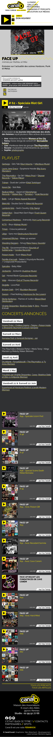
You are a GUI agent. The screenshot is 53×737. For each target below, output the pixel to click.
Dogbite (5, 285)
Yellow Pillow (18, 178)
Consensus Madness (11, 220)
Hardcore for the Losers (34, 294)
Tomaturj (29, 194)
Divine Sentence (9, 299)
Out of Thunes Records (27, 280)
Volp (4, 280)
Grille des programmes (33, 6)
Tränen (5, 182)
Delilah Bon (7, 213)
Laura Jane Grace (10, 169)
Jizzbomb (6, 271)
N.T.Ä (4, 224)
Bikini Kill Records (34, 203)
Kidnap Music (20, 224)
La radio (31, 2)
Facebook (12, 89)
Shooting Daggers (10, 243)
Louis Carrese (32, 734)
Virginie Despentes (10, 306)
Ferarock (30, 727)
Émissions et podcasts (38, 9)
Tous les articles (41, 688)
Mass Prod (30, 175)
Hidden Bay (17, 194)
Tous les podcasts (41, 685)
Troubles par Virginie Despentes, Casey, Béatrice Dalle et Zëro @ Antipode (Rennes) (26, 376)
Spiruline (6, 266)
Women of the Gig (37, 138)
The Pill (5, 248)
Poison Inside (8, 255)
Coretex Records (22, 250)
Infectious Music (42, 164)
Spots (27, 724)
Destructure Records (27, 234)
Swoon (5, 294)
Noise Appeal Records (25, 199)
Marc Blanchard (31, 732)
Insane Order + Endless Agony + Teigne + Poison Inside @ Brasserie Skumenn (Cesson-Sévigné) (26, 326)
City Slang (34, 208)
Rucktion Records (28, 289)
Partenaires (13, 724)
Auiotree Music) (30, 271)
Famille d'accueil (10, 259)
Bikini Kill (6, 203)
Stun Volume (26, 164)
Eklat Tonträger (33, 182)
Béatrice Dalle (26, 306)
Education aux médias (38, 12)
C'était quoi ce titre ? (19, 721)
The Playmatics (9, 175)
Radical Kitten (8, 192)
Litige (4, 234)
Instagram (12, 91)
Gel (3, 276)
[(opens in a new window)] (11, 150)
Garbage (6, 164)
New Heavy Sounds (36, 243)
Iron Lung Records (41, 220)
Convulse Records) (28, 276)
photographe (18, 150)
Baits (4, 199)
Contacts (41, 721)
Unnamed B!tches (10, 238)
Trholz (5, 229)
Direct (19, 16)
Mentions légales (44, 734)
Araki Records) (41, 194)
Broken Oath (7, 289)
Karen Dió (6, 187)
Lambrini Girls (8, 208)
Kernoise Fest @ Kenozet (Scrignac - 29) (19, 338)
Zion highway (23, 18)
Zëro (37, 306)
